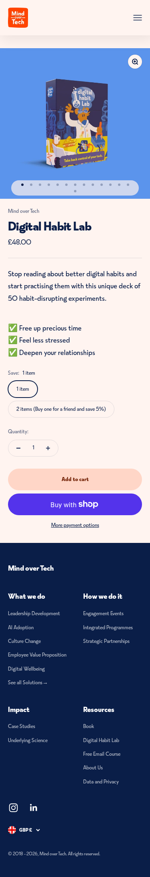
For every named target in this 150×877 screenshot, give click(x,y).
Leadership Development (34, 613)
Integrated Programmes (108, 627)
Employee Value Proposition (37, 654)
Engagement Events (103, 613)
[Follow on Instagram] (13, 807)
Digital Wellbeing (26, 668)
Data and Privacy (101, 781)
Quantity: (18, 431)
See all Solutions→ (28, 682)
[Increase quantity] (48, 448)
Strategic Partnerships (106, 641)
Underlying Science (28, 740)
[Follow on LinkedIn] (33, 807)
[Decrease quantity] (18, 448)
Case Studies (21, 726)
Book (88, 726)
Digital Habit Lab (101, 740)
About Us (93, 767)
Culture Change (24, 641)
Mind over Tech (23, 211)
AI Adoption (21, 627)
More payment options (75, 525)
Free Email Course (101, 754)
